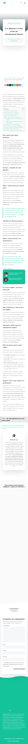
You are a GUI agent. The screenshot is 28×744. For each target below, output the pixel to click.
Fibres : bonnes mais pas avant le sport (11, 114)
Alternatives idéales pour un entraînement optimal (13, 127)
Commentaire (6, 625)
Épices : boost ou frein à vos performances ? (12, 117)
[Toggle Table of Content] (22, 109)
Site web (5, 656)
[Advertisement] (14, 60)
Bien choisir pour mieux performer (11, 110)
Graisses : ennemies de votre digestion (11, 112)
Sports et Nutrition (14, 23)
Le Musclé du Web (15, 741)
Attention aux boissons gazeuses (10, 115)
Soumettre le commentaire (19, 669)
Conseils (10, 78)
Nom (4, 644)
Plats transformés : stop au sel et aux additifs (12, 125)
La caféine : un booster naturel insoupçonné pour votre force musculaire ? (12, 547)
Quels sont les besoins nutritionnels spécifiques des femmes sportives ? (14, 122)
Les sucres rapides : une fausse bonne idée (12, 124)
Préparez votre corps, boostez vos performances (14, 130)
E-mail (5, 650)
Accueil (5, 78)
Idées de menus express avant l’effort (11, 128)
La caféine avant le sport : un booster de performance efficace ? (14, 119)
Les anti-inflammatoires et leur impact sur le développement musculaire (12, 510)
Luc (11, 39)
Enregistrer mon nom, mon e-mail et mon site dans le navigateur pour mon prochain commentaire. (13, 664)
